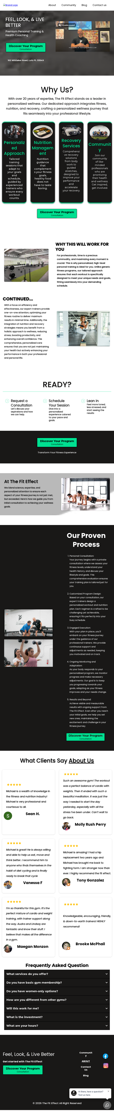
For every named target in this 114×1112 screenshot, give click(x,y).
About (52, 5)
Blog (84, 5)
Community (68, 5)
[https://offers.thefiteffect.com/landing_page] (10, 5)
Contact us (99, 5)
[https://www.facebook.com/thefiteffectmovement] (105, 1056)
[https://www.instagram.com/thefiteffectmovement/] (106, 1065)
